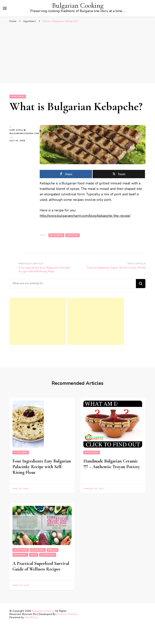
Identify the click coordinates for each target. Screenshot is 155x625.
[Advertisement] (77, 55)
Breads (52, 550)
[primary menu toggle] (5, 8)
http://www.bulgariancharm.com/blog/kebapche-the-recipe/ (85, 215)
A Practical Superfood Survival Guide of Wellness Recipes (40, 566)
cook (33, 554)
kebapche (72, 235)
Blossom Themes (66, 614)
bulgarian (56, 235)
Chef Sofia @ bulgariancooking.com (21, 132)
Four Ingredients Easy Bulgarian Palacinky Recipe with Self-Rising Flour (41, 466)
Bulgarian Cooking (77, 5)
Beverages (37, 550)
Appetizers (18, 96)
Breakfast (20, 554)
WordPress (31, 617)
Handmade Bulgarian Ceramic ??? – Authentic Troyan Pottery (111, 463)
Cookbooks (47, 554)
